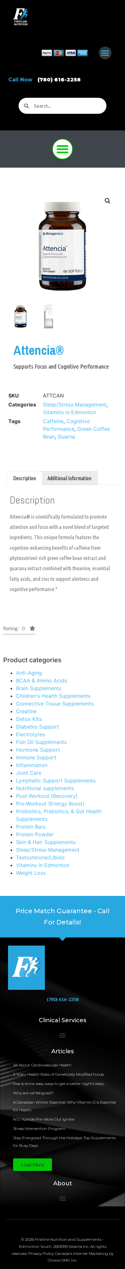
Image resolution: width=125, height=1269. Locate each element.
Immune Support (36, 757)
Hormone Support (38, 750)
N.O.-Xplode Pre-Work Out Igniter (44, 1119)
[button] (105, 53)
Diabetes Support (37, 726)
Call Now (44, 80)
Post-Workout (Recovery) (47, 796)
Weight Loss (31, 873)
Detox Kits (29, 719)
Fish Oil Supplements (41, 742)
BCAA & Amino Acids (41, 680)
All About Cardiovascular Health (42, 1065)
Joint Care (28, 773)
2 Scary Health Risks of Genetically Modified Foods (58, 1074)
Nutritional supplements (45, 788)
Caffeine (53, 421)
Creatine (26, 711)
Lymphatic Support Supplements (56, 780)
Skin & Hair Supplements (46, 842)
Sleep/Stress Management (47, 850)
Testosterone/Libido (40, 857)
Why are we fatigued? (33, 1092)
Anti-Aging (29, 673)
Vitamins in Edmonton (42, 865)
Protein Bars (31, 826)
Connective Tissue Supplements (55, 703)
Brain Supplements (38, 688)
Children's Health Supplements (53, 696)
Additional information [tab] (69, 478)
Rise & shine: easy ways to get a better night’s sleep (58, 1083)
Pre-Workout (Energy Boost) (50, 803)
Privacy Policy (41, 1253)
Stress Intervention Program (39, 1128)
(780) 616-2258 (63, 999)
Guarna (66, 436)
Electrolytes (30, 734)
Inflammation (31, 765)
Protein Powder (35, 834)
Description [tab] (24, 478)
